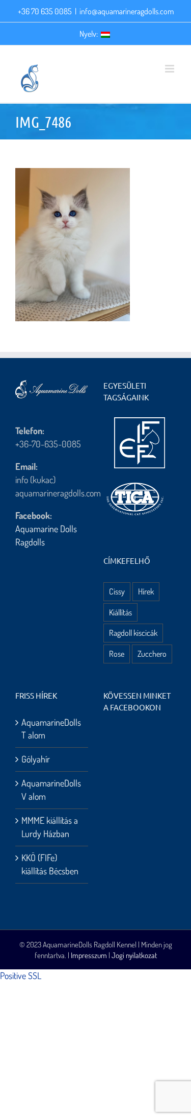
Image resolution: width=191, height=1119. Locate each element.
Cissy (117, 591)
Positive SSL (20, 975)
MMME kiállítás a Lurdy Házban (49, 827)
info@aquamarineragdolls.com (126, 11)
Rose (116, 653)
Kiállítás (120, 612)
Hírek (146, 591)
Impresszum (89, 955)
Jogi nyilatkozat (134, 955)
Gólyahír (35, 759)
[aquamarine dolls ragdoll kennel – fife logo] (139, 421)
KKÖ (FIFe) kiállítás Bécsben (49, 864)
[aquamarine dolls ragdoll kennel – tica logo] (135, 483)
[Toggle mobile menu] (170, 68)
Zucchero (152, 653)
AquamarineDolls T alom (51, 729)
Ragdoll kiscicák (133, 632)
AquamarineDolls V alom (51, 789)
